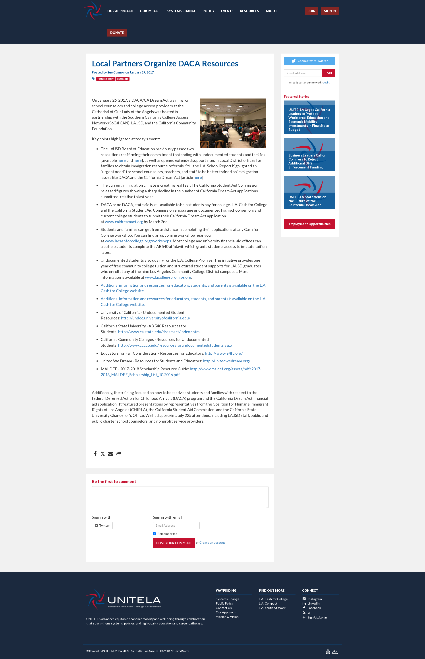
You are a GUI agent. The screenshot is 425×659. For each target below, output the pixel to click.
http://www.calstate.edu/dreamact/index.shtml (159, 331)
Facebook (314, 608)
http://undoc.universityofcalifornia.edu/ (155, 317)
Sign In (330, 11)
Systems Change (181, 11)
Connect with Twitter (312, 61)
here (122, 160)
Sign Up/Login (317, 617)
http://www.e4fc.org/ (224, 353)
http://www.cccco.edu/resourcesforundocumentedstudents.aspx (175, 345)
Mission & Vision (227, 616)
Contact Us (224, 608)
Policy (208, 11)
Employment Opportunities (309, 224)
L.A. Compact (268, 603)
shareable (122, 78)
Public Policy (224, 603)
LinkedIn (313, 603)
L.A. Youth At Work (272, 608)
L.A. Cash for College (273, 599)
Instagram (314, 599)
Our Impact (150, 11)
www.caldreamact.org (124, 221)
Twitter (104, 525)
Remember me (167, 533)
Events (227, 11)
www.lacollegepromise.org (168, 277)
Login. (326, 82)
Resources (249, 11)
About (271, 11)
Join (311, 11)
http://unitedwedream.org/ (226, 360)
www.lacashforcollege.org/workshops (138, 240)
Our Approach (120, 11)
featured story (106, 78)
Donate (117, 33)
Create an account (212, 542)
